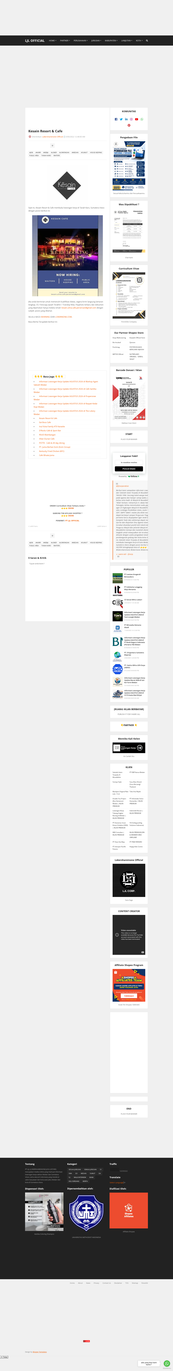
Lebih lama (101, 526)
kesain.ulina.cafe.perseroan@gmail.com (79, 307)
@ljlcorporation (122, 486)
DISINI (71, 508)
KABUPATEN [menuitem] (110, 40)
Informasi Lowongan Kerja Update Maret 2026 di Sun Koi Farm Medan (134, 680)
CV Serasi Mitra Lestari (133, 600)
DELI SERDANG (74, 1181)
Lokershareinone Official (52, 136)
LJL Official (35, 40)
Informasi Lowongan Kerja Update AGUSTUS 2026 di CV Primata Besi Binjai (134, 692)
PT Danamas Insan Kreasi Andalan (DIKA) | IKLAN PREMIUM (120, 825)
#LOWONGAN (64, 152)
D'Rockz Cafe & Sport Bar (50, 430)
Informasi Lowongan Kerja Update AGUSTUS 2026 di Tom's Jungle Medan (134, 614)
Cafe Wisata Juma (46, 455)
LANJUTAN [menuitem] (126, 40)
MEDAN (83, 1173)
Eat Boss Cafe (45, 422)
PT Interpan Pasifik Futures (119, 848)
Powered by (123, 476)
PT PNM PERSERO (136, 842)
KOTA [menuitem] (138, 40)
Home (72, 1283)
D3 (76, 1173)
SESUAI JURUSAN (75, 1169)
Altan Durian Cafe (46, 438)
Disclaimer (118, 1283)
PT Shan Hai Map (119, 842)
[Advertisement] (86, 17)
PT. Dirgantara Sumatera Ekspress (134, 653)
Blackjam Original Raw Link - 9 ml (120, 792)
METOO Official (118, 354)
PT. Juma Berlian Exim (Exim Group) (54, 447)
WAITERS (57, 155)
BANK (91, 1177)
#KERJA (45, 152)
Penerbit (144, 1283)
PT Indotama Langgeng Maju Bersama (133, 588)
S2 (69, 1177)
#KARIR (38, 152)
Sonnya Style (117, 782)
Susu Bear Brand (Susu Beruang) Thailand (135, 784)
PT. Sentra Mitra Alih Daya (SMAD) (134, 666)
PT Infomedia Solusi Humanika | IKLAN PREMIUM (136, 801)
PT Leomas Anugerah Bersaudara (132, 575)
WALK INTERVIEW (80, 1177)
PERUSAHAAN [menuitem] (80, 40)
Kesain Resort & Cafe (48, 418)
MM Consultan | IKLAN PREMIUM (118, 833)
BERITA (85, 1181)
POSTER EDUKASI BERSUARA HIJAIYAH (137, 348)
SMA (70, 1173)
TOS (126, 1283)
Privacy (96, 1283)
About (80, 1283)
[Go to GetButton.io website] (167, 1368)
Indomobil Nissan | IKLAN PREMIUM (136, 812)
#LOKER (54, 152)
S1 (101, 1169)
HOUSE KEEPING (96, 152)
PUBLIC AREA (34, 155)
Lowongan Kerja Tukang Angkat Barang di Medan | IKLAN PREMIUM (119, 814)
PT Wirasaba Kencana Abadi (132, 626)
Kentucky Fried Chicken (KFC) (51, 451)
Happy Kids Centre (136, 847)
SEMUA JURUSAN (90, 1169)
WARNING (45, 317)
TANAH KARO (46, 155)
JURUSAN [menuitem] (95, 40)
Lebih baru (34, 526)
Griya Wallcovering (119, 338)
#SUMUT (84, 152)
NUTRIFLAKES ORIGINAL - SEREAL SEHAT (136, 356)
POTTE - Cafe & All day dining (52, 443)
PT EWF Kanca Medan (137, 772)
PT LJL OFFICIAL (72, 520)
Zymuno (132, 342)
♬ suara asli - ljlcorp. (124, 554)
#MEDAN (75, 152)
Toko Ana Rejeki (135, 791)
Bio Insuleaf (117, 342)
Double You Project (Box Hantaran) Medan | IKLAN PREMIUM (119, 802)
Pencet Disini (129, 469)
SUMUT (92, 1173)
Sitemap (135, 1283)
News (88, 1283)
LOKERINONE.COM (63, 317)
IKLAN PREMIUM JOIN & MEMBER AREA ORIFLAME (137, 834)
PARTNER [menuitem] (64, 40)
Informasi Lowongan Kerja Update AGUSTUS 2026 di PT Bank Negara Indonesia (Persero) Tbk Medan (134, 641)
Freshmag (116, 347)
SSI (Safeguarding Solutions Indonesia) (137, 824)
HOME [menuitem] (52, 40)
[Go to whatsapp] (167, 1363)
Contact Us (107, 1283)
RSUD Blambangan (47, 434)
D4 (100, 1173)
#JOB (31, 152)
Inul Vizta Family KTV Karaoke (52, 426)
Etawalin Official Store (137, 338)
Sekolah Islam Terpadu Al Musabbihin (117, 774)
